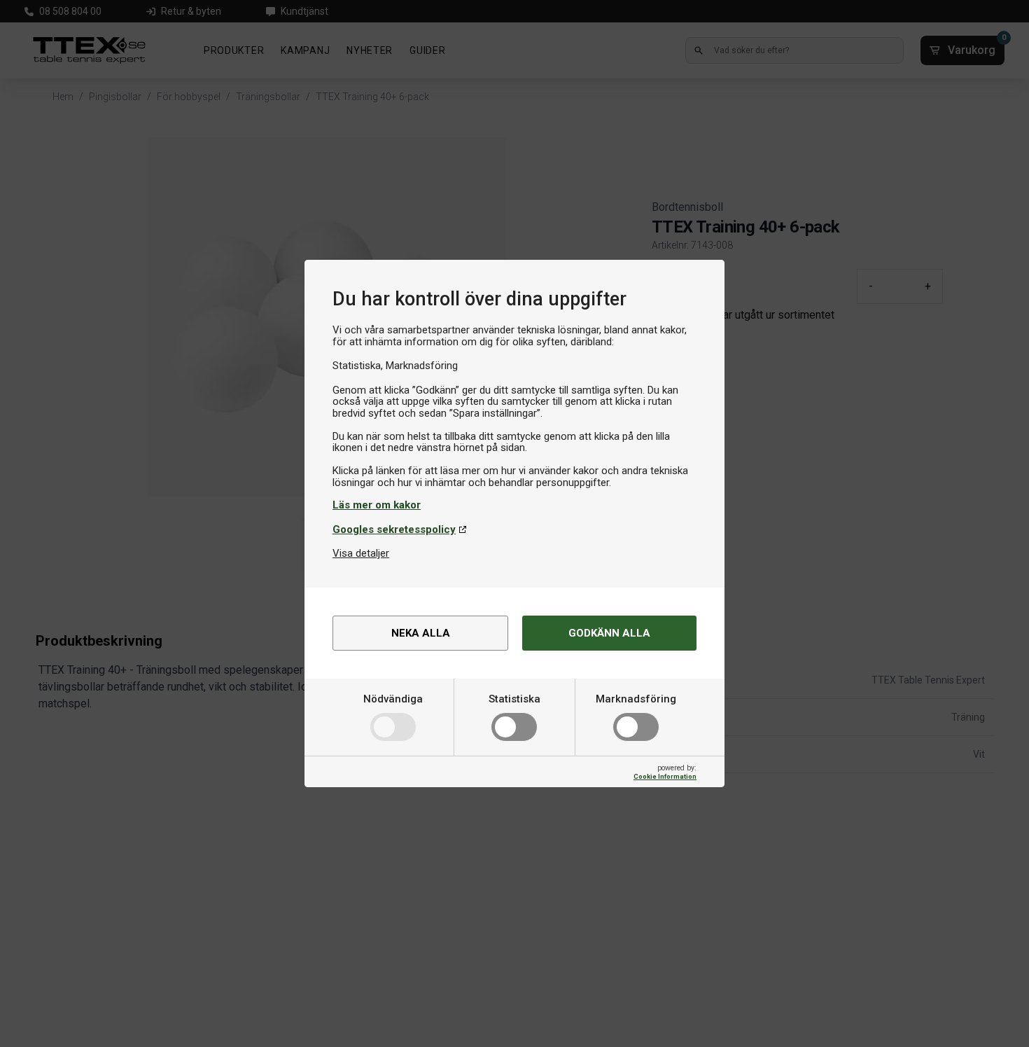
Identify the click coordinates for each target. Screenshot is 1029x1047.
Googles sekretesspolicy (394, 529)
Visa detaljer (360, 553)
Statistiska (514, 699)
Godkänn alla (609, 633)
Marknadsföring (636, 699)
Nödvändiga (393, 699)
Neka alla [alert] (420, 633)
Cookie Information (665, 776)
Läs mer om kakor (376, 505)
